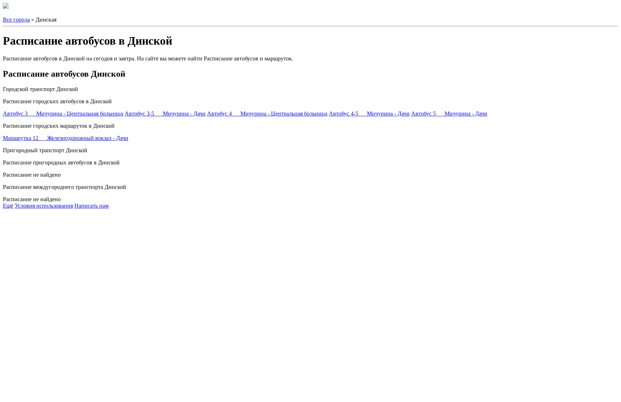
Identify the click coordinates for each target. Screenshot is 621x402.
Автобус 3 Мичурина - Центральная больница (63, 113)
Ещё (8, 206)
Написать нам (91, 206)
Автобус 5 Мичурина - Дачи (449, 113)
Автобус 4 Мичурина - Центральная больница (267, 113)
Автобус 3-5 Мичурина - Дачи (165, 113)
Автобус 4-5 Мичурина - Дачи (369, 113)
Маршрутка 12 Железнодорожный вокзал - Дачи (65, 138)
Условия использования (44, 206)
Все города (16, 20)
